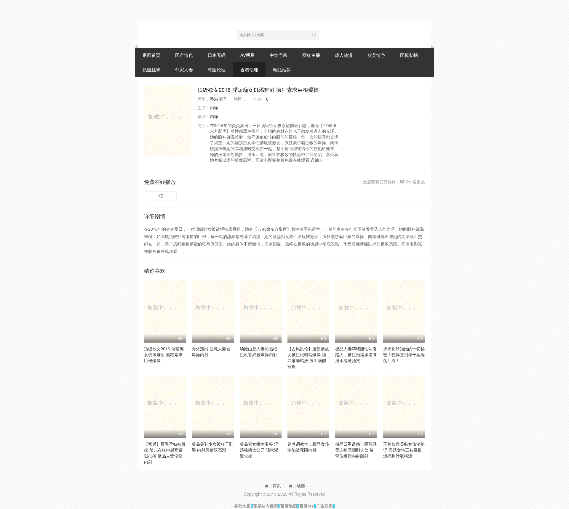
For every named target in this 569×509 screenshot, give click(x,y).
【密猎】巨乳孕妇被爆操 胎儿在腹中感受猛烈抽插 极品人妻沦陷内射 (165, 453)
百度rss (306, 506)
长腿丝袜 (151, 69)
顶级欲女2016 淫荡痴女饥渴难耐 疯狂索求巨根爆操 (164, 354)
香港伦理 (249, 69)
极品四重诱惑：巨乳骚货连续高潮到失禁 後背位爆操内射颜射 (356, 450)
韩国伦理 (217, 69)
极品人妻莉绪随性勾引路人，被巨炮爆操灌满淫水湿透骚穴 (356, 354)
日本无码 (217, 55)
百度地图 (288, 506)
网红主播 (311, 55)
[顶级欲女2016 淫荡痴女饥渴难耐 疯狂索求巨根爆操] (167, 121)
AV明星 (247, 55)
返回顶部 (296, 485)
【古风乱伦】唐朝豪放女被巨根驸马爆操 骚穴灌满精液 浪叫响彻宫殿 (308, 357)
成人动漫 (344, 55)
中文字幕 (278, 55)
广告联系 (324, 506)
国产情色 (184, 55)
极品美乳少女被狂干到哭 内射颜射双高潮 (212, 447)
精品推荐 (282, 69)
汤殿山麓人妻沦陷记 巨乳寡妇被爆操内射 (258, 351)
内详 (214, 107)
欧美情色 (376, 55)
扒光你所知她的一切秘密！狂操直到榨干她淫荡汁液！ (404, 354)
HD (160, 196)
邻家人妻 (184, 69)
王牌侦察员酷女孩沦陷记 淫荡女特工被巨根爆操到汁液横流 (404, 450)
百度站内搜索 (265, 506)
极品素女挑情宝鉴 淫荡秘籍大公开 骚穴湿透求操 (259, 450)
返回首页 (151, 55)
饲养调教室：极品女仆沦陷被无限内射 (308, 447)
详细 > (316, 160)
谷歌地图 (242, 506)
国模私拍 (409, 55)
